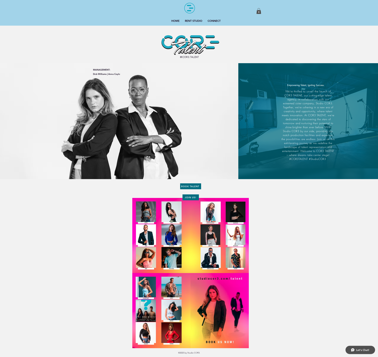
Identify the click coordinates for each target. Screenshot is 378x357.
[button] (258, 11)
